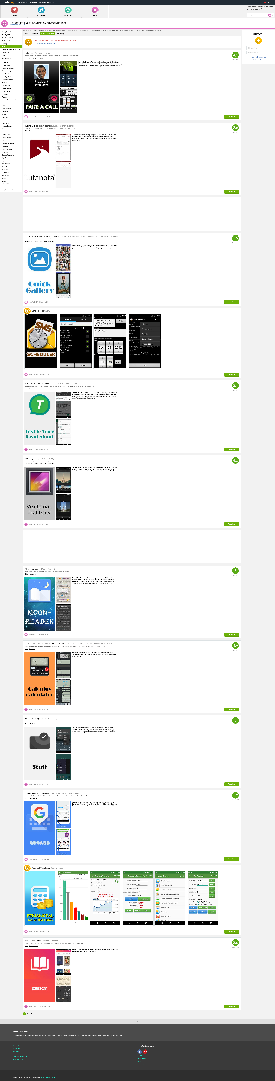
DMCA (53, 1077)
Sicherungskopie (7, 149)
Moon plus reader (32, 569)
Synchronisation (7, 158)
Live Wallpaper (17, 1054)
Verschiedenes (6, 58)
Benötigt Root (6, 77)
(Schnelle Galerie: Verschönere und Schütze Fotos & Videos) (92, 236)
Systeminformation (8, 161)
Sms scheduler (44, 311)
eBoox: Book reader (33, 941)
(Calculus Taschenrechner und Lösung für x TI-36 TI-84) (89, 644)
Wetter (4, 178)
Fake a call (29, 53)
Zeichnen (5, 187)
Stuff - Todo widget (33, 718)
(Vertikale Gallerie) (46, 458)
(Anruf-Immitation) (42, 53)
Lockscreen (5, 123)
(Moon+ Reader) (47, 569)
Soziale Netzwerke (8, 155)
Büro (3, 46)
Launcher (5, 117)
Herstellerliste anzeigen (258, 57)
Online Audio (6, 132)
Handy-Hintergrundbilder (20, 1056)
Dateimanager (6, 88)
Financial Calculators (48, 868)
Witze (4, 181)
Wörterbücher (6, 184)
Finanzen (5, 97)
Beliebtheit (34, 34)
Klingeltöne (16, 1051)
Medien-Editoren (7, 126)
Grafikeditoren (6, 108)
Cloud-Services (7, 85)
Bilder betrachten (7, 79)
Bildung (4, 44)
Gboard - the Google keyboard (38, 793)
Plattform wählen (258, 60)
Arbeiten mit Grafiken (8, 38)
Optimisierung (6, 137)
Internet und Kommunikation (11, 49)
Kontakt (140, 1061)
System (4, 55)
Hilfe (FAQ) (141, 1064)
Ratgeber (5, 146)
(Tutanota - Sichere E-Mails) (62, 126)
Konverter (5, 114)
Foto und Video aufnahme (10, 100)
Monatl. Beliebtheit (47, 34)
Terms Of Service (45, 1077)
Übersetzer (5, 172)
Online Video (6, 135)
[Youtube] (146, 1053)
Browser (4, 82)
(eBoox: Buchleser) (50, 941)
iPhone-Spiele (17, 1048)
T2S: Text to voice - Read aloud (38, 384)
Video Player (6, 175)
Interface (5, 111)
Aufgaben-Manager (8, 68)
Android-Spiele (17, 1046)
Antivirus (5, 62)
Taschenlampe (6, 164)
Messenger (5, 129)
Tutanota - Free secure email (37, 126)
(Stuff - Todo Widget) (50, 718)
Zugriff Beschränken (8, 190)
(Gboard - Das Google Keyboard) (65, 793)
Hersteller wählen (143, 1056)
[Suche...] (270, 15)
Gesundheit (5, 103)
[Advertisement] (11, 228)
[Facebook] (140, 1053)
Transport (5, 169)
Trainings (5, 166)
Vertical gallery (31, 458)
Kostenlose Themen (19, 1059)
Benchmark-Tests (7, 74)
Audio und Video (7, 41)
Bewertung (60, 34)
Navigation (5, 52)
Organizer (5, 140)
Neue (26, 34)
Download (5, 94)
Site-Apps (5, 152)
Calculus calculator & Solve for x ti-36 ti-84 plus (45, 644)
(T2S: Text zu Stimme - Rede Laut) (67, 384)
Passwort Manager (8, 143)
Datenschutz (6, 91)
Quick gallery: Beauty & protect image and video (45, 236)
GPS (3, 106)
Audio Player (6, 65)
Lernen (4, 120)
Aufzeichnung (6, 71)
